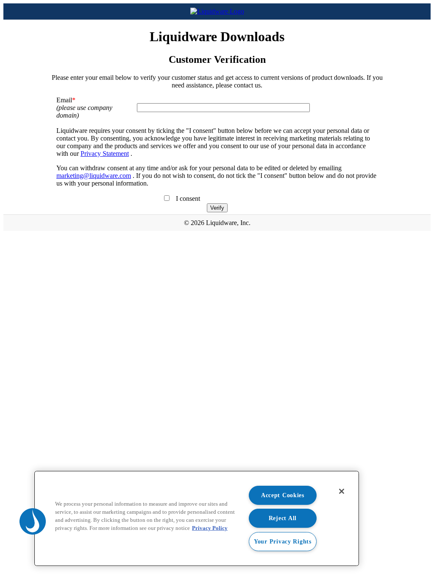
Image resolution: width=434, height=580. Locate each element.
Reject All (283, 518)
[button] (32, 521)
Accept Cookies (282, 495)
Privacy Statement (105, 153)
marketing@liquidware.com (93, 175)
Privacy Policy (210, 528)
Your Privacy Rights (283, 541)
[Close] (341, 491)
